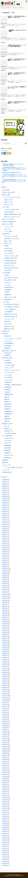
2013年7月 (4, 808)
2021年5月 (4, 608)
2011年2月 (4, 859)
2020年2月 (4, 640)
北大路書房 (7, 387)
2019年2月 (4, 666)
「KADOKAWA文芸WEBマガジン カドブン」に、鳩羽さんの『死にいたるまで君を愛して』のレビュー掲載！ (14, 169)
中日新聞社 (7, 382)
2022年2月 (4, 589)
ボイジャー (7, 340)
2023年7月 (4, 553)
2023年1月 (4, 566)
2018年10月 (5, 674)
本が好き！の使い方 (7, 192)
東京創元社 (7, 406)
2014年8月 (4, 780)
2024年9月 (4, 528)
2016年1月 (4, 744)
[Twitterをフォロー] (2, 154)
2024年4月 (4, 536)
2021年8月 (4, 602)
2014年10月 (5, 776)
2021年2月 (4, 615)
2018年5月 (4, 685)
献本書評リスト (6, 423)
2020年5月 (4, 634)
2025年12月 (5, 496)
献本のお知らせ (6, 357)
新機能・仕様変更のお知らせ (11, 214)
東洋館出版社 (7, 411)
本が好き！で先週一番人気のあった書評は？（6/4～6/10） (17, 73)
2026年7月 (4, 481)
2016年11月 (5, 723)
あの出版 (6, 360)
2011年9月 (4, 844)
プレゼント (5, 469)
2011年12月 (5, 837)
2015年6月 (4, 759)
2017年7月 (4, 706)
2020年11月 (5, 621)
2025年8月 (4, 505)
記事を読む (3, 27)
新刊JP (6, 447)
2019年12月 (5, 644)
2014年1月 (4, 795)
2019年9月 (4, 651)
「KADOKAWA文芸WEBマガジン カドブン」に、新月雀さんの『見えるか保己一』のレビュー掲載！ (14, 181)
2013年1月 (4, 820)
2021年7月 (4, 604)
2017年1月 (4, 719)
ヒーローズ (7, 375)
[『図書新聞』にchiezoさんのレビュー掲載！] (4, 33)
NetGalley (6, 336)
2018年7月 (4, 681)
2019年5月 (4, 659)
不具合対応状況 (8, 211)
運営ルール (5, 194)
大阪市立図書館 (8, 343)
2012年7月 (4, 829)
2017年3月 (4, 714)
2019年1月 (4, 668)
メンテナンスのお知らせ (10, 209)
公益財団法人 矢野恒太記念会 (12, 384)
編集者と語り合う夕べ (9, 314)
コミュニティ (5, 465)
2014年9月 (4, 778)
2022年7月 (4, 579)
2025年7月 (4, 507)
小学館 (6, 292)
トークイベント (8, 318)
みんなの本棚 (7, 250)
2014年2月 (4, 793)
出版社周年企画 (8, 287)
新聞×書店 (6, 294)
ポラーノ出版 (7, 377)
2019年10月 (5, 649)
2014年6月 (4, 784)
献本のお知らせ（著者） (8, 350)
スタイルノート (8, 367)
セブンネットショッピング (10, 370)
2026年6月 (4, 483)
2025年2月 (4, 517)
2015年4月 (4, 763)
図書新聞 (6, 445)
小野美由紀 (7, 353)
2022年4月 (4, 585)
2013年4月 (4, 814)
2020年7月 (4, 630)
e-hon (5, 275)
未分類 (3, 462)
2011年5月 (4, 852)
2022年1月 (4, 591)
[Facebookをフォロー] (5, 154)
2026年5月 (4, 485)
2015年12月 (5, 746)
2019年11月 (5, 647)
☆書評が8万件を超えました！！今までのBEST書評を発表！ (17, 46)
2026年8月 (4, 479)
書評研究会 (5, 331)
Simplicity (18, 874)
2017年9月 (4, 702)
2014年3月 (4, 791)
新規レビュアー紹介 (7, 219)
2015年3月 (4, 765)
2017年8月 (4, 704)
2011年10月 (5, 842)
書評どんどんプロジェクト (10, 216)
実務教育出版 (7, 394)
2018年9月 (4, 676)
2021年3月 (4, 613)
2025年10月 (5, 500)
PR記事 (4, 333)
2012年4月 (4, 833)
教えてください (8, 265)
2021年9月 (4, 600)
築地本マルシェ (8, 326)
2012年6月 (4, 831)
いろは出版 (7, 362)
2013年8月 (4, 806)
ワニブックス (7, 379)
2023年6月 (4, 555)
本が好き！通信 (12, 875)
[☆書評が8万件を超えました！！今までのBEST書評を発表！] (4, 48)
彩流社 (6, 396)
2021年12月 (5, 594)
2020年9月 (4, 625)
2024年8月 (4, 530)
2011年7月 (4, 848)
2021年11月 (5, 596)
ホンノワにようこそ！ (9, 236)
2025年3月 (4, 515)
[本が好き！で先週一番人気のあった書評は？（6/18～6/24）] (4, 19)
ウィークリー (7, 226)
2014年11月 (5, 774)
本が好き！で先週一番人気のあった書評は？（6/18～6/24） (17, 17)
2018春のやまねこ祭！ (9, 316)
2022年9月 (4, 575)
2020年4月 (4, 636)
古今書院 (6, 389)
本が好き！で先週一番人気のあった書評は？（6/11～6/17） (17, 59)
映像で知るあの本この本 (10, 267)
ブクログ (6, 282)
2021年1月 (4, 617)
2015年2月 (4, 767)
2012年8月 (4, 827)
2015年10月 (5, 750)
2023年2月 (4, 564)
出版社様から (7, 430)
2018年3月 (4, 689)
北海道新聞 (7, 289)
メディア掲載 (5, 435)
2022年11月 (5, 570)
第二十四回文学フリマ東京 (10, 306)
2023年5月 (4, 558)
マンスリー (7, 231)
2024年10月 (5, 526)
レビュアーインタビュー (10, 255)
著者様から (7, 428)
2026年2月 (4, 492)
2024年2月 (4, 541)
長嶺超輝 (6, 355)
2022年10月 (5, 572)
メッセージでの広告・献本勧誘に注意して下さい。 (17, 87)
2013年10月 (5, 801)
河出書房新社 (7, 413)
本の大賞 (6, 270)
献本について (7, 204)
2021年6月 (4, 606)
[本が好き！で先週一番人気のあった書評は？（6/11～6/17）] (4, 62)
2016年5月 (4, 736)
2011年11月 (5, 840)
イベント (4, 301)
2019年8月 (4, 653)
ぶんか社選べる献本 (9, 433)
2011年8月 (4, 846)
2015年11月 (5, 748)
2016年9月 (4, 727)
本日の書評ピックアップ (10, 238)
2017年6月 (4, 708)
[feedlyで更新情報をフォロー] (7, 154)
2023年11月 (5, 547)
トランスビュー (8, 372)
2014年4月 (4, 789)
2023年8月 (4, 551)
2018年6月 (4, 683)
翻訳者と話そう (8, 328)
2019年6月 (4, 657)
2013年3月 (4, 816)
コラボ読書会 (7, 311)
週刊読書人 (7, 299)
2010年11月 (5, 865)
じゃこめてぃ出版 (8, 365)
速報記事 (4, 460)
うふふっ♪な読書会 (9, 309)
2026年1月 (4, 494)
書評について (7, 202)
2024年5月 (4, 534)
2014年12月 (5, 772)
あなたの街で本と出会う (10, 277)
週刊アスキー (7, 455)
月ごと (6, 426)
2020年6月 (4, 632)
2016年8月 (4, 729)
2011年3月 (4, 856)
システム (4, 207)
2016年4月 (4, 738)
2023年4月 (4, 560)
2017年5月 (4, 710)
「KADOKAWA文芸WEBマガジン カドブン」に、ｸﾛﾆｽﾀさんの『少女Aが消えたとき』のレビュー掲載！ (14, 176)
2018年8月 (4, 678)
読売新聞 (6, 452)
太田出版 (6, 392)
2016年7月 (4, 731)
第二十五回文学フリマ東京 (10, 304)
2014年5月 (4, 787)
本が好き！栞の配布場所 (8, 221)
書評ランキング (6, 224)
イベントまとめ (8, 253)
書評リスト (7, 243)
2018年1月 (4, 693)
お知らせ (4, 190)
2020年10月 (5, 623)
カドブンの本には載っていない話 (12, 467)
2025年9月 (4, 502)
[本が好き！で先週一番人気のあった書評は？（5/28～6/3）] (4, 105)
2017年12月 (5, 695)
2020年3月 (4, 638)
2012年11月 (5, 823)
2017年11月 (5, 697)
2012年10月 (5, 825)
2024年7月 (4, 532)
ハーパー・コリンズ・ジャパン (12, 338)
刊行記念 (6, 321)
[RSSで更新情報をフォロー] (10, 154)
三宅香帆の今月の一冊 (9, 258)
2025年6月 (4, 509)
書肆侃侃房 (7, 404)
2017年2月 (4, 717)
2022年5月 (4, 583)
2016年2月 (4, 742)
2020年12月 (5, 619)
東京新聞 (6, 450)
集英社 (6, 421)
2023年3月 (4, 562)
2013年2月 (4, 818)
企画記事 (4, 233)
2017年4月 (4, 712)
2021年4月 (4, 611)
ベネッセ (6, 284)
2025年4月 (4, 513)
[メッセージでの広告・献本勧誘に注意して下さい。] (4, 90)
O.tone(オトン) (7, 438)
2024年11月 (5, 524)
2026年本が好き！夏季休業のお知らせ (11, 172)
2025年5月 (4, 511)
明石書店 (6, 401)
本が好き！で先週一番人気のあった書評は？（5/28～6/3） (17, 102)
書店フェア (7, 241)
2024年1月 (4, 543)
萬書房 (6, 416)
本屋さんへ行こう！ (9, 297)
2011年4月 (4, 854)
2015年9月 (4, 753)
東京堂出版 (7, 345)
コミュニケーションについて (11, 197)
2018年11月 (5, 672)
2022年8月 (4, 577)
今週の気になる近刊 (9, 262)
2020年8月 (4, 628)
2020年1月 (4, 642)
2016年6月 (4, 734)
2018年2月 (4, 691)
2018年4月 (4, 687)
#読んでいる (7, 248)
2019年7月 (4, 655)
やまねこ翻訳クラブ (9, 280)
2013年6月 (4, 810)
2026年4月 (4, 488)
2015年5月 (4, 761)
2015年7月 (4, 757)
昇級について (7, 199)
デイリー (6, 228)
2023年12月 (5, 545)
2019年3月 (4, 664)
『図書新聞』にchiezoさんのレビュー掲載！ (17, 31)
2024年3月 (4, 538)
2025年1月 (4, 519)
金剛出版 (6, 418)
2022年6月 (4, 581)
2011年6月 (4, 850)
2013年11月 (5, 799)
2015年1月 (4, 770)
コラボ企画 (5, 272)
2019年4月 (4, 661)
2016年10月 (5, 725)
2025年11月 (5, 498)
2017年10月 (5, 700)
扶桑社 (6, 399)
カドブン (6, 440)
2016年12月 (5, 721)
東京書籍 (6, 348)
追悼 (5, 245)
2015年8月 (4, 755)
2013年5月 (4, 812)
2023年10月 (5, 549)
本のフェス (7, 323)
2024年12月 (5, 522)
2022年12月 (5, 568)
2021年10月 (5, 598)
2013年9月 (4, 803)
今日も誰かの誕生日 (9, 260)
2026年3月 (4, 490)
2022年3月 (4, 587)
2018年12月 (5, 670)
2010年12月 (5, 863)
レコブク (6, 443)
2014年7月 (4, 782)
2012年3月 (4, 835)
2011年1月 (4, 861)
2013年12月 (5, 797)
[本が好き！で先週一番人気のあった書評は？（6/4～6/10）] (4, 76)
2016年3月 (4, 740)
